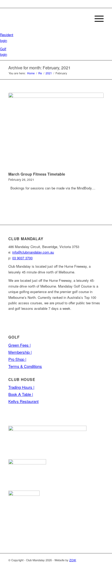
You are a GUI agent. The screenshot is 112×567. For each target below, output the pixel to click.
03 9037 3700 (22, 257)
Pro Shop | (17, 359)
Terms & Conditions (25, 366)
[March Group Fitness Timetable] (56, 131)
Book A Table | (20, 394)
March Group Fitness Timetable (36, 174)
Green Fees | (19, 345)
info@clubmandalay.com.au (33, 252)
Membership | (20, 352)
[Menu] (96, 18)
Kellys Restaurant (23, 401)
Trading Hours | (21, 387)
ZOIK (72, 560)
